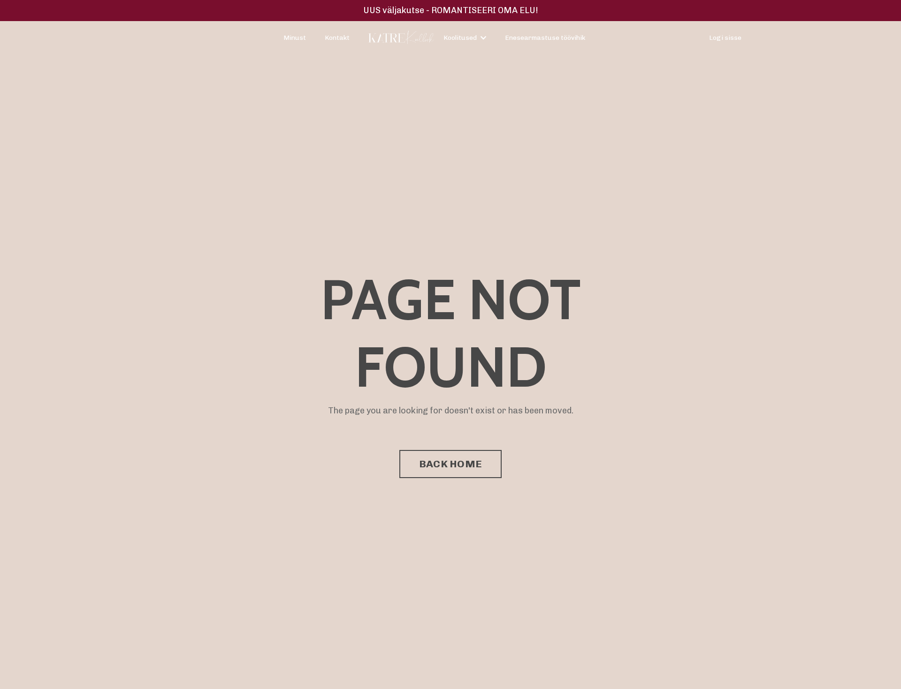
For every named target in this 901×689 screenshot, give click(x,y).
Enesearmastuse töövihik (545, 38)
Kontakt (337, 38)
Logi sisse (725, 38)
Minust (294, 38)
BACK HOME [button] (450, 464)
